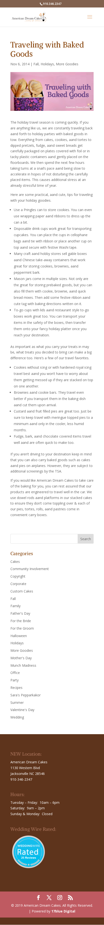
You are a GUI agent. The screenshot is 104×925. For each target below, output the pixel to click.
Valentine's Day (22, 709)
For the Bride (20, 621)
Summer (17, 702)
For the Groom (22, 628)
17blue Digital (63, 911)
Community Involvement (29, 568)
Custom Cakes (21, 591)
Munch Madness (23, 665)
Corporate (18, 583)
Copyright (17, 576)
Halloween (18, 635)
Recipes (16, 687)
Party (14, 680)
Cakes (15, 561)
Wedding (17, 717)
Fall (36, 64)
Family (15, 606)
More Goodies (67, 64)
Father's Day (20, 613)
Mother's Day (21, 658)
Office (15, 672)
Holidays (47, 64)
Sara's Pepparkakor (25, 695)
